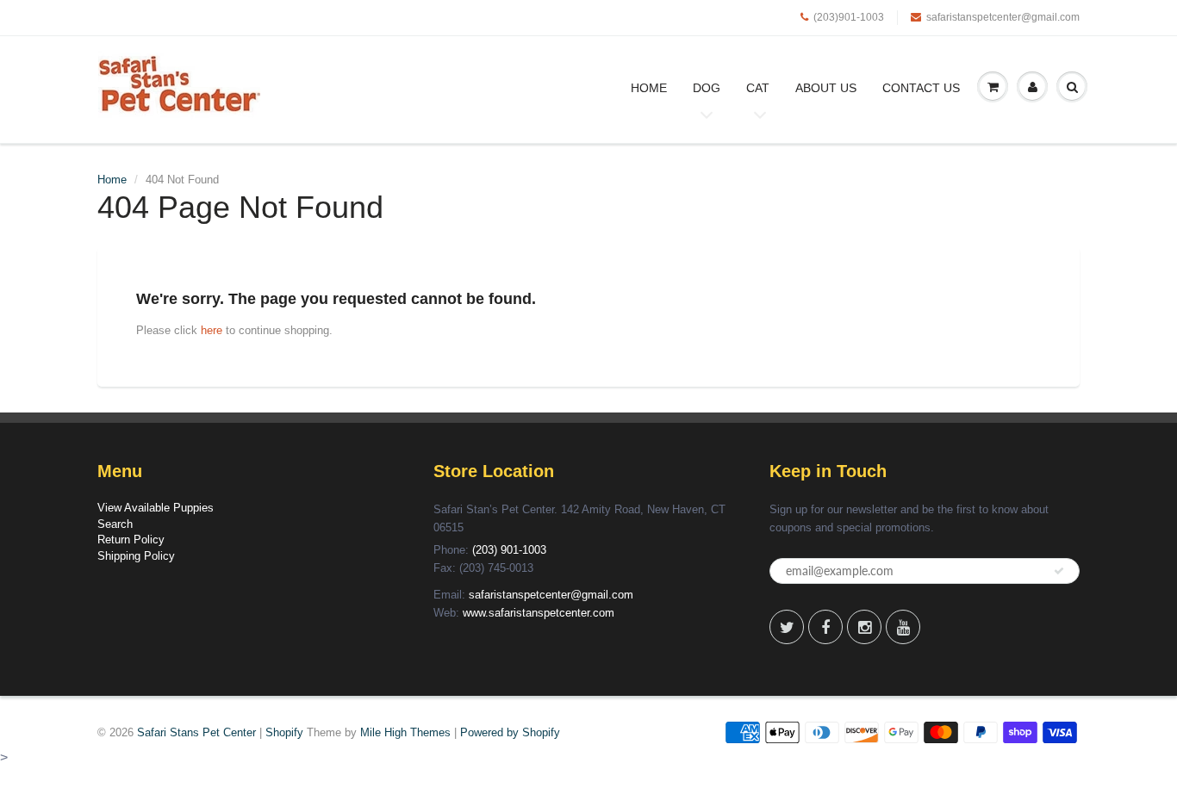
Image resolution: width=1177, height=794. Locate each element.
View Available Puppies (155, 507)
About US (825, 88)
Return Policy (131, 539)
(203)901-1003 (848, 17)
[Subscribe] (1059, 571)
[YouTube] (903, 627)
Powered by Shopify (510, 732)
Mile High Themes (405, 732)
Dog (706, 88)
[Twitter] (786, 627)
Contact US (921, 88)
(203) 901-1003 (509, 549)
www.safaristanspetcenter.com (538, 612)
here (211, 330)
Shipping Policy (136, 555)
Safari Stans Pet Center (196, 732)
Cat (757, 88)
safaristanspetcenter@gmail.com (1003, 17)
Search (115, 524)
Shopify (284, 732)
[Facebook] (825, 627)
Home (649, 88)
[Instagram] (864, 627)
